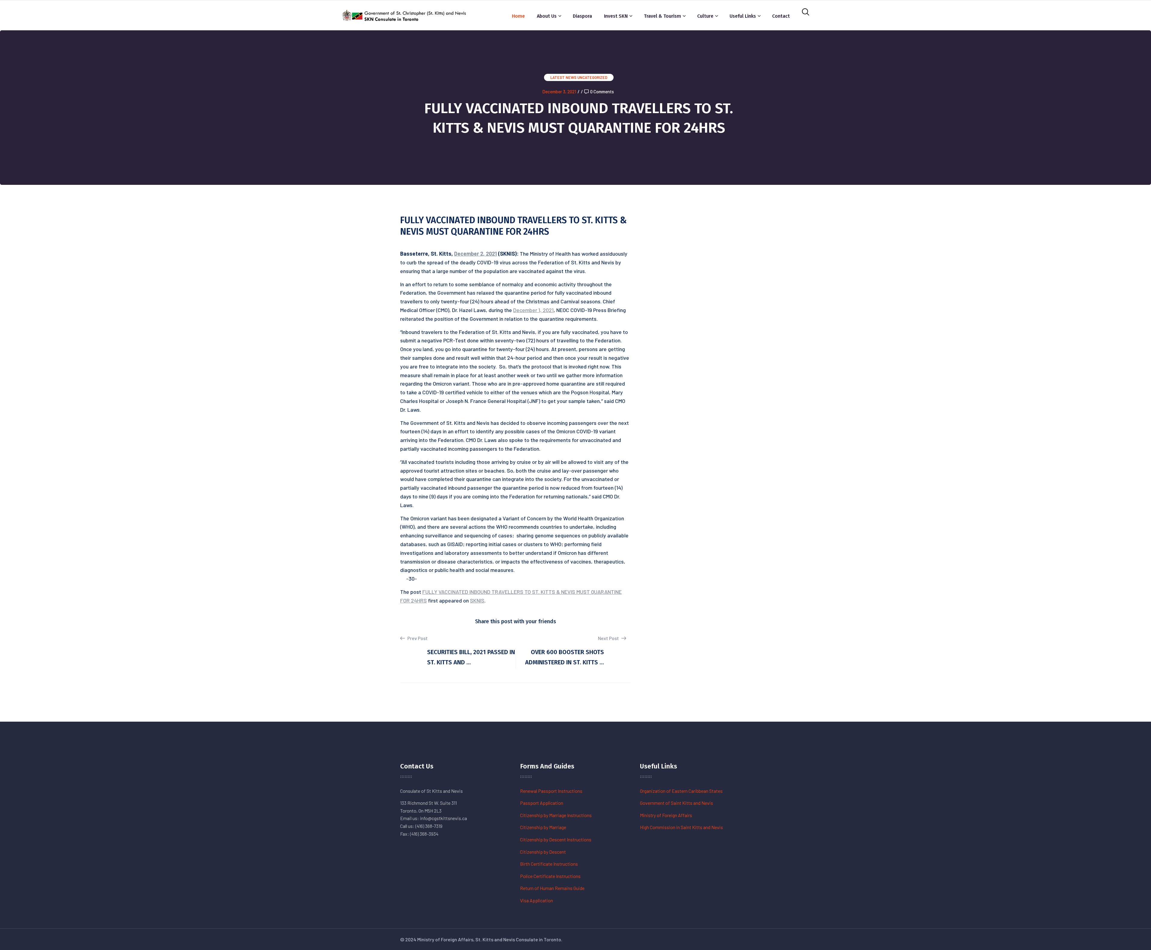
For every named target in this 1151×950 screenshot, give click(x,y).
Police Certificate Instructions (550, 876)
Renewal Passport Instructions (551, 791)
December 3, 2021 (559, 91)
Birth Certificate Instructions (549, 864)
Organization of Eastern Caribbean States (681, 791)
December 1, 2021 (533, 310)
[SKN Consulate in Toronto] (405, 14)
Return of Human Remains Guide (552, 888)
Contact (781, 16)
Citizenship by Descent (543, 852)
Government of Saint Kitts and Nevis (676, 803)
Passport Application (541, 803)
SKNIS (477, 600)
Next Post (609, 638)
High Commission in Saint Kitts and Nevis (681, 827)
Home (518, 16)
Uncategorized (592, 77)
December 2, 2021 (475, 253)
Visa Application (536, 900)
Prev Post (417, 638)
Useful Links (743, 16)
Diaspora (582, 16)
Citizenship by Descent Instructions (555, 839)
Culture (705, 16)
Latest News (563, 77)
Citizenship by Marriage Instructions (556, 815)
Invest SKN (616, 16)
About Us (547, 16)
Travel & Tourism (662, 16)
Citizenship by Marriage (543, 827)
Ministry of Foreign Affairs (666, 815)
